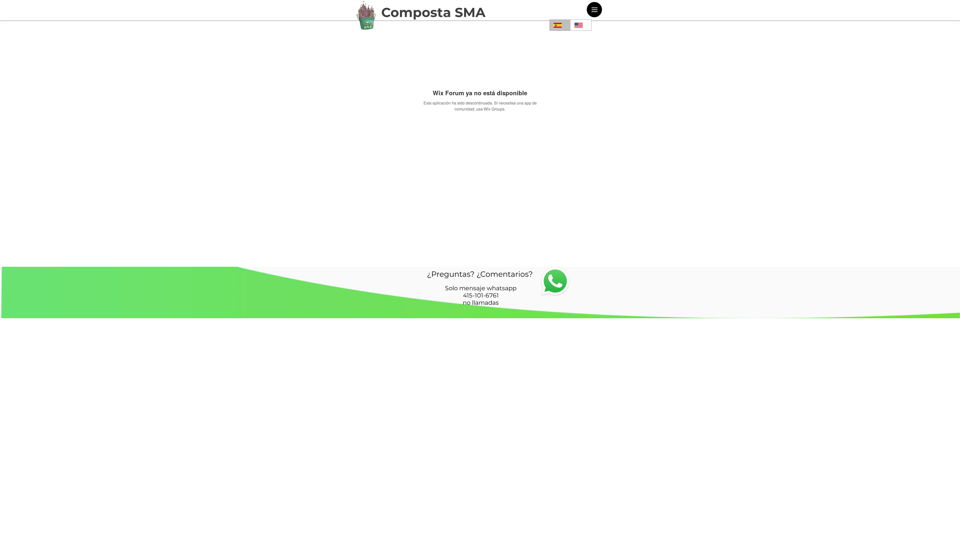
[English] (581, 25)
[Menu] (594, 9)
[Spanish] (560, 25)
